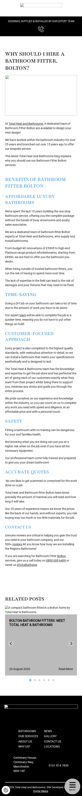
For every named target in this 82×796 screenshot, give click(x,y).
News (48, 731)
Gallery (50, 736)
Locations (52, 746)
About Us (25, 741)
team (22, 315)
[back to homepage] (41, 8)
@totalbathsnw (27, 565)
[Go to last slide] (11, 644)
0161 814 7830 (59, 765)
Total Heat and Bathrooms (26, 123)
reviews (17, 544)
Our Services (28, 736)
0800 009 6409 (56, 560)
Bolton (61, 556)
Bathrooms (27, 731)
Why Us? (24, 746)
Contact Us (52, 741)
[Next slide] (71, 644)
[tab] (30, 680)
